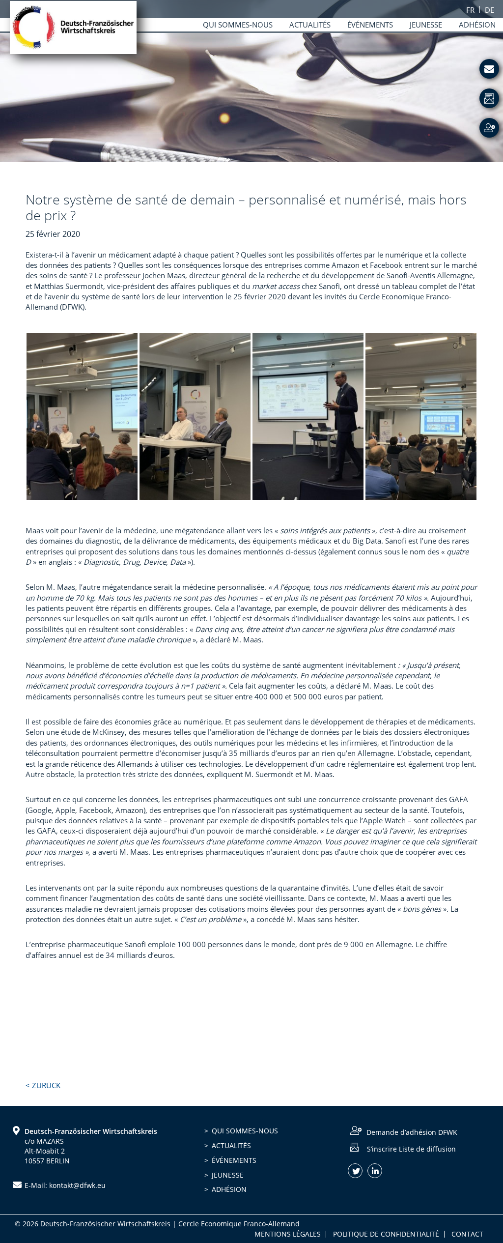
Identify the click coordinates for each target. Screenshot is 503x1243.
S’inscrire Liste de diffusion (411, 1148)
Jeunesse (228, 1175)
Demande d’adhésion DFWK (411, 1132)
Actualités (231, 1145)
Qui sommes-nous (245, 1130)
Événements (234, 1160)
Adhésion (229, 1189)
